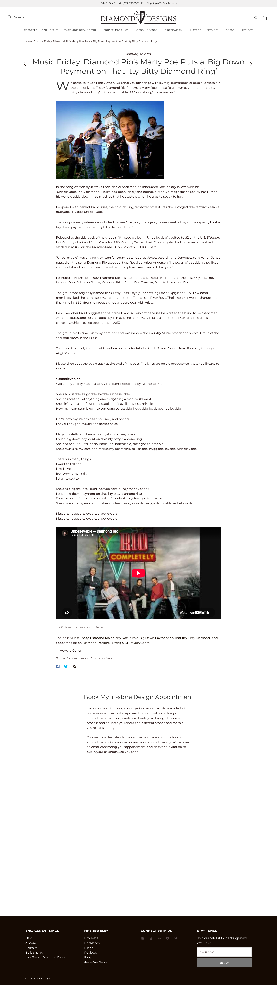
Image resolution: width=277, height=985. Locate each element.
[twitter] (176, 938)
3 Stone (31, 943)
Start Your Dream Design (81, 30)
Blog (87, 957)
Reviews (247, 30)
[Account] (255, 17)
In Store (195, 30)
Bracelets (91, 938)
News (28, 41)
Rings (88, 948)
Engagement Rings (116, 30)
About (230, 30)
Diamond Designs (41, 978)
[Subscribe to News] (74, 666)
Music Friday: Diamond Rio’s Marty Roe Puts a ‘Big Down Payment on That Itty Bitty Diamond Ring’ (144, 638)
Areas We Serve (96, 962)
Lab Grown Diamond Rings (45, 957)
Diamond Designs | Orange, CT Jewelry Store (116, 643)
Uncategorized (100, 658)
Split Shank (34, 952)
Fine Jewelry (173, 30)
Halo (28, 938)
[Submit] (12, 17)
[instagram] (151, 938)
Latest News (78, 658)
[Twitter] (66, 666)
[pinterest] (167, 938)
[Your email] (224, 952)
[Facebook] (58, 666)
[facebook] (142, 938)
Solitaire (31, 948)
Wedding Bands (146, 30)
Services (212, 30)
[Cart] (264, 17)
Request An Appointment (41, 30)
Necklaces (92, 943)
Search (19, 17)
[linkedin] (159, 938)
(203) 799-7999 (131, 3)
